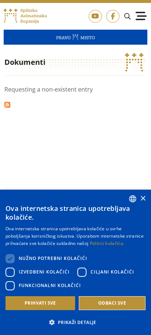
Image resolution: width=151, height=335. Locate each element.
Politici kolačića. (107, 243)
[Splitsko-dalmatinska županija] (25, 16)
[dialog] (75, 262)
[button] (75, 322)
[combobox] (132, 198)
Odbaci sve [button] (112, 303)
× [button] (143, 198)
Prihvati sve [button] (40, 303)
